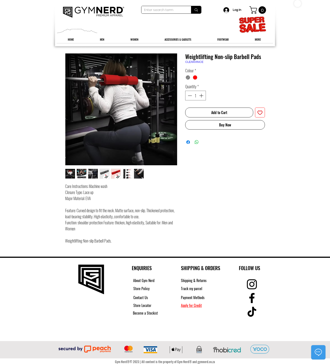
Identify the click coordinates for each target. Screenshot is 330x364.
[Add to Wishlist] (260, 112)
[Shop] (297, 3)
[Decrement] (189, 95)
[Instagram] (252, 284)
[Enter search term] (196, 9)
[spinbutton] (195, 95)
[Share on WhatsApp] (196, 142)
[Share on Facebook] (188, 142)
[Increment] (201, 95)
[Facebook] (252, 298)
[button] (258, 10)
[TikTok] (252, 311)
